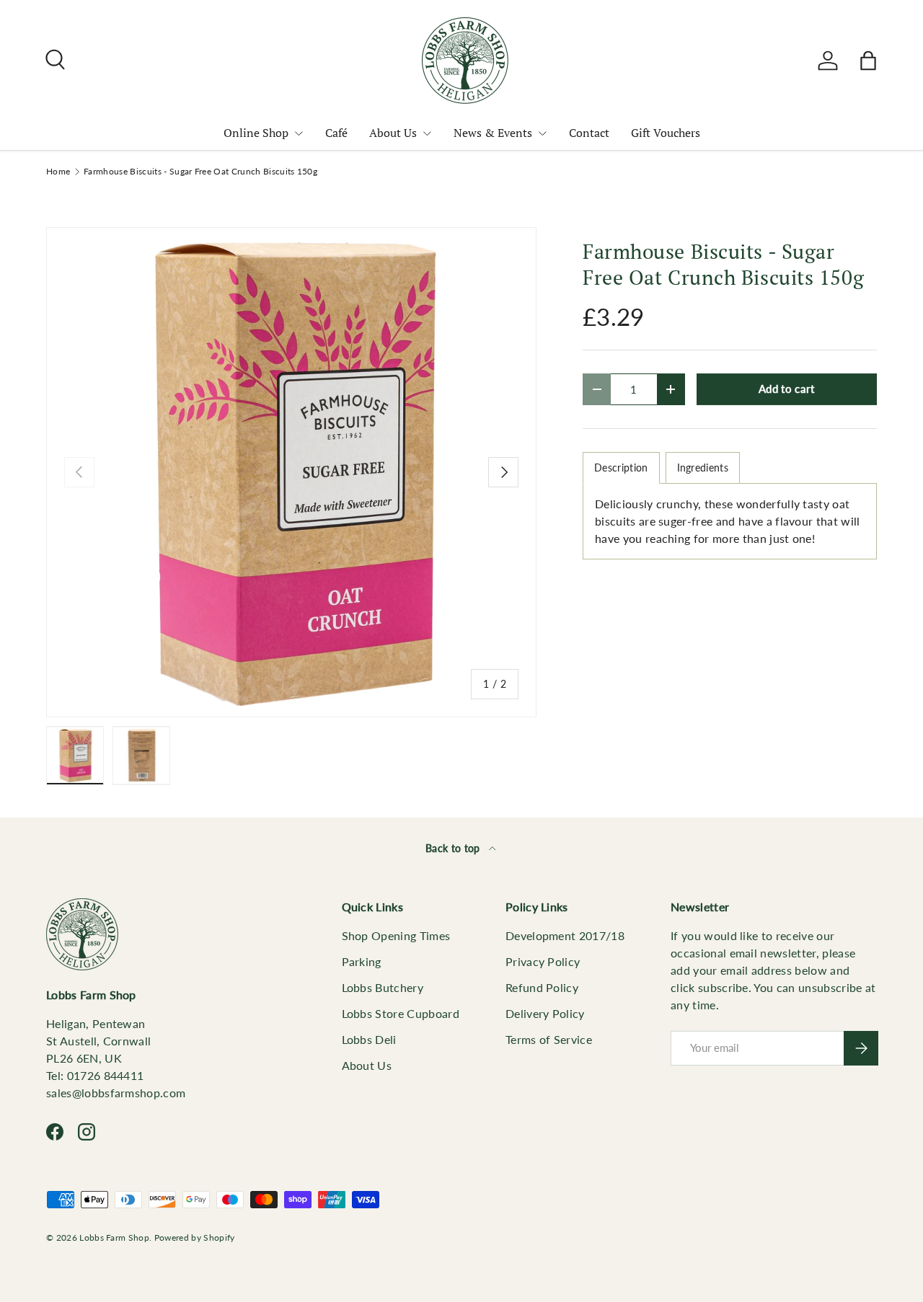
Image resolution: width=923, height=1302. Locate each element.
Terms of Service (548, 1039)
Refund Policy (541, 987)
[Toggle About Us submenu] (427, 133)
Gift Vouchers (665, 133)
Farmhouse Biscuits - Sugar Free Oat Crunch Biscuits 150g (200, 171)
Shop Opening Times (396, 935)
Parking (361, 961)
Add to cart (787, 388)
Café (336, 133)
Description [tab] (621, 467)
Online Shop (256, 133)
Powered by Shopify (194, 1237)
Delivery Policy (545, 1013)
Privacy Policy (542, 961)
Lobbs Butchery (382, 987)
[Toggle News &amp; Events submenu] (542, 133)
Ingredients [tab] (703, 467)
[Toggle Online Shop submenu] (298, 133)
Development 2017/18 (564, 935)
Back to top (454, 848)
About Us (393, 133)
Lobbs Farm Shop (114, 1237)
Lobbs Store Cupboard (400, 1013)
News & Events (493, 133)
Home (58, 171)
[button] (868, 60)
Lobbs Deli (369, 1039)
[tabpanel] (730, 521)
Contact (589, 133)
